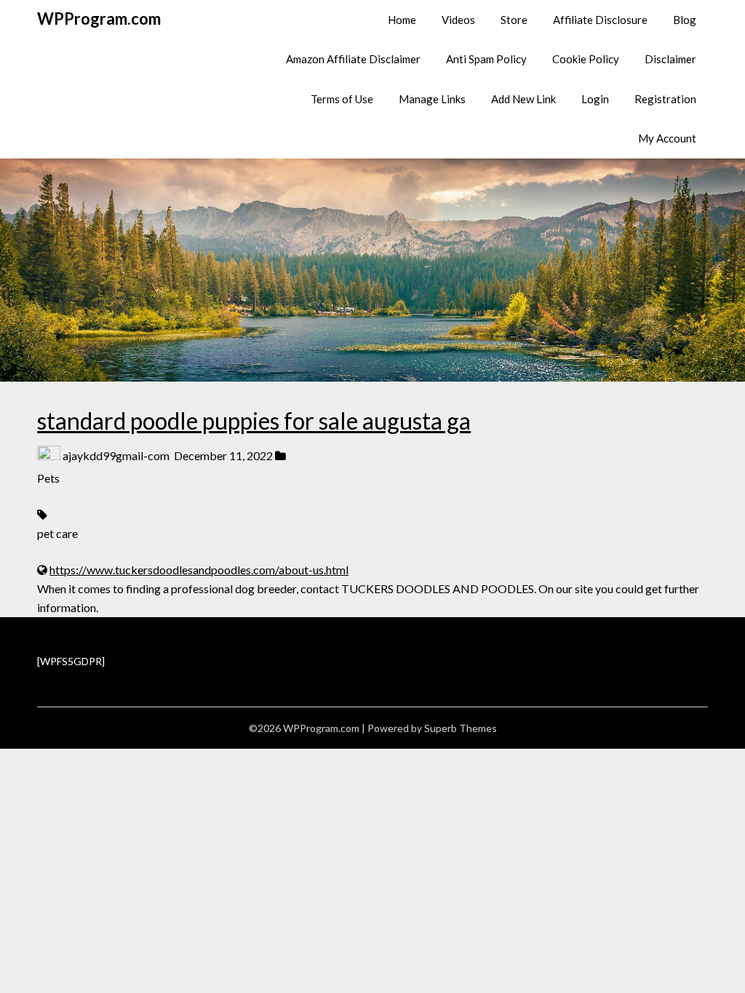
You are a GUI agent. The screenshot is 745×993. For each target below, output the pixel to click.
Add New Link (523, 98)
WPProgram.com (99, 18)
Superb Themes (460, 728)
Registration (665, 98)
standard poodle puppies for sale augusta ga (254, 420)
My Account (667, 138)
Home (402, 19)
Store (514, 19)
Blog (684, 19)
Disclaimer (670, 58)
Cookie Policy (585, 58)
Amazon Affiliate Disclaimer (353, 58)
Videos (458, 19)
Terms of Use (342, 98)
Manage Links (432, 98)
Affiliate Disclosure (600, 19)
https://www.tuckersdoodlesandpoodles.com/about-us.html (198, 569)
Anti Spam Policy (486, 58)
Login (595, 98)
